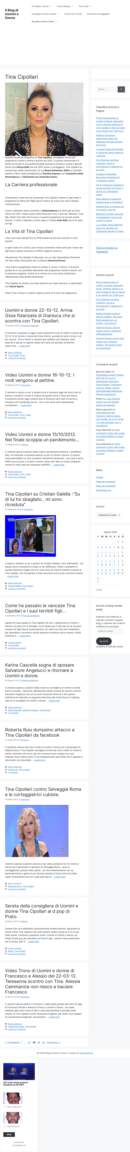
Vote (9, 1134)
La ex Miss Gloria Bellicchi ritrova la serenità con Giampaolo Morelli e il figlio (110, 228)
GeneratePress (86, 1053)
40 (43, 1042)
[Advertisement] (65, 47)
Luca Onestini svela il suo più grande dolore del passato (108, 401)
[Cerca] (121, 89)
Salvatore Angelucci (30, 710)
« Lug (99, 589)
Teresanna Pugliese (16, 1026)
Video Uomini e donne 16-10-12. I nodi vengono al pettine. (39, 377)
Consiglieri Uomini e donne (44, 14)
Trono (22, 355)
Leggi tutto (24, 346)
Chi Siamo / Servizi (40, 6)
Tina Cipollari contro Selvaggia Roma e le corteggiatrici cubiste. (43, 791)
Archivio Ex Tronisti (73, 14)
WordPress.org (103, 490)
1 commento (13, 713)
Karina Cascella (14, 710)
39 (39, 1042)
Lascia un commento (17, 358)
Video (28, 415)
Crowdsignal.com (19, 1145)
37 (29, 1042)
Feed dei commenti (106, 486)
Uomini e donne (14, 643)
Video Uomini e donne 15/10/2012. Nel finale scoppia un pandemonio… (42, 437)
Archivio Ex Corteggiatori (98, 14)
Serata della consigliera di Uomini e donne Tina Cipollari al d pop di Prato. (41, 911)
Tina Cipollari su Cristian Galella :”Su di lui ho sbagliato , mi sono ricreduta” (42, 499)
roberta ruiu (13, 770)
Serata (10, 951)
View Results (19, 1142)
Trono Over (84, 6)
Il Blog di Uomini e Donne (12, 14)
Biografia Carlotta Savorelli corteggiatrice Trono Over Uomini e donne (109, 217)
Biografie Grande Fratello (43, 21)
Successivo (54, 1042)
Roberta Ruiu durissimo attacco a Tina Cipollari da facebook (40, 732)
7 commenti (13, 772)
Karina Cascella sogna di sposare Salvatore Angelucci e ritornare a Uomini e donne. (39, 670)
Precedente (12, 1042)
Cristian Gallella (14, 586)
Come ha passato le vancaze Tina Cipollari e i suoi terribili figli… (40, 608)
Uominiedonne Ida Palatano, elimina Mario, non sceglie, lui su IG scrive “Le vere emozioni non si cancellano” (110, 419)
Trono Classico (63, 6)
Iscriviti (104, 641)
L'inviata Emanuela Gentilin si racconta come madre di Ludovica (109, 152)
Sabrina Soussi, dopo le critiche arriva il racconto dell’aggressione (108, 330)
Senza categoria (15, 352)
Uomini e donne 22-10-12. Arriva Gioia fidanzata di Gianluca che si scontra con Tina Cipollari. (40, 315)
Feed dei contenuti (105, 481)
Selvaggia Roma (15, 886)
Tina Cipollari (13, 355)
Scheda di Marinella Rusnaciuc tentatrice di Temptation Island (107, 177)
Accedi (99, 477)
